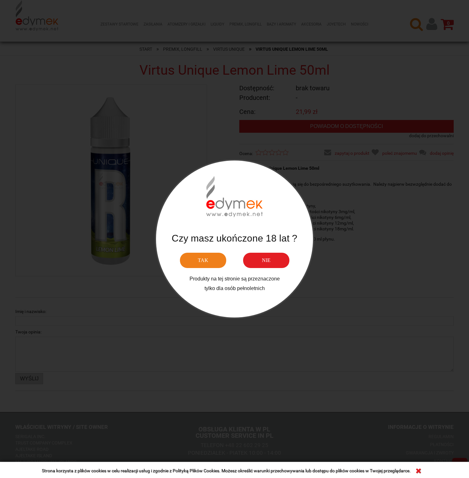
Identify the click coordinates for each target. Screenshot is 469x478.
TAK (203, 260)
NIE (266, 260)
